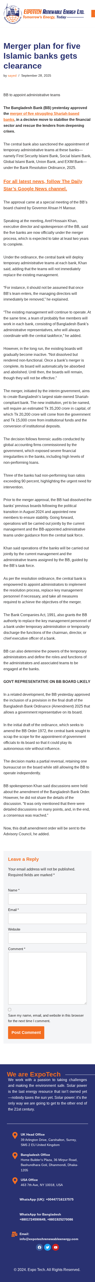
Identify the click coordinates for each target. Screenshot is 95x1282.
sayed (12, 75)
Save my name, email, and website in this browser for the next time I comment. (46, 1018)
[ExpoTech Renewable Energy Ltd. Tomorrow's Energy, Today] (43, 13)
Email (13, 910)
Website (14, 929)
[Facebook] (39, 1247)
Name (14, 890)
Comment (16, 949)
